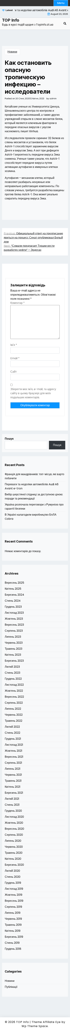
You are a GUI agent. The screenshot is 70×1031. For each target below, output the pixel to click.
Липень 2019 (12, 913)
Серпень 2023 (14, 631)
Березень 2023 (14, 661)
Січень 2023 (12, 673)
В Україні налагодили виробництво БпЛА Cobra (30, 517)
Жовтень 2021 (13, 751)
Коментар (17, 303)
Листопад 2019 (14, 889)
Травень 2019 (13, 925)
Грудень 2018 (13, 949)
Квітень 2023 (13, 655)
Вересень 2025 (14, 583)
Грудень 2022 (13, 679)
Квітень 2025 (13, 589)
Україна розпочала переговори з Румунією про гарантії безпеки (34, 507)
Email (15, 358)
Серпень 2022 (14, 703)
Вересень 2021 (14, 757)
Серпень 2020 (14, 835)
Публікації (11, 987)
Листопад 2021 (14, 745)
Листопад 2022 (14, 685)
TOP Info (10, 20)
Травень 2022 (13, 721)
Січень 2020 (12, 877)
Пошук (9, 439)
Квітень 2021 (12, 787)
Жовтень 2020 (14, 823)
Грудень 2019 (13, 883)
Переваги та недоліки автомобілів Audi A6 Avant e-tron (31, 486)
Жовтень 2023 (14, 619)
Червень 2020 (14, 847)
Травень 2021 (13, 781)
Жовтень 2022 (14, 691)
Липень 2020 (13, 841)
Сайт (13, 372)
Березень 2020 (14, 865)
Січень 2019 (12, 943)
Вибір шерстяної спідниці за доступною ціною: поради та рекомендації (34, 496)
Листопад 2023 (14, 613)
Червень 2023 (14, 643)
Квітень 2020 (13, 859)
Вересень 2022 (14, 697)
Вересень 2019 (14, 901)
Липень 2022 (13, 709)
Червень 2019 (13, 919)
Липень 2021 (12, 769)
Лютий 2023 (12, 667)
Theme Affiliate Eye (46, 1022)
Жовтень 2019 (13, 895)
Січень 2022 (12, 733)
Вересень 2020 (14, 829)
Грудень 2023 (13, 607)
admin (53, 99)
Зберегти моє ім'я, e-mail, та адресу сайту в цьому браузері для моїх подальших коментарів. (33, 393)
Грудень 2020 (13, 811)
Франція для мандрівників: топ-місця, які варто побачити (34, 476)
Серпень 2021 (13, 763)
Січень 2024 (13, 601)
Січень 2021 (12, 805)
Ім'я (13, 345)
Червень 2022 (14, 715)
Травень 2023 (13, 649)
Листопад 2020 (14, 817)
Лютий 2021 (12, 799)
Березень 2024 (14, 595)
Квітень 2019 (12, 931)
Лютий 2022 (12, 727)
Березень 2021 (14, 793)
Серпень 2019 (13, 907)
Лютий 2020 (12, 871)
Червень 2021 (13, 775)
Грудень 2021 (13, 739)
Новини (12, 52)
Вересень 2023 (14, 625)
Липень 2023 (13, 637)
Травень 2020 (13, 853)
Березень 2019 (14, 937)
